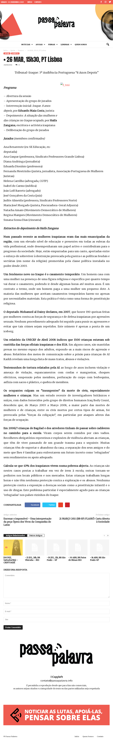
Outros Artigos (35, 535)
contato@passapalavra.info (56, 680)
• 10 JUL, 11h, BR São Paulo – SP (56, 558)
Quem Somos (81, 44)
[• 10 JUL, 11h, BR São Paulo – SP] (56, 547)
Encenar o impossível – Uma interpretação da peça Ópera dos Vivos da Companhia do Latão (27, 521)
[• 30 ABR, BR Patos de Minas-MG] (78, 547)
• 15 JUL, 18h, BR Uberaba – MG (32, 558)
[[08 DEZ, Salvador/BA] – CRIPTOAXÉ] (13, 547)
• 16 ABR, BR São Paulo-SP (97, 558)
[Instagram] (105, 2)
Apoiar (39, 44)
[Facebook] (101, 2)
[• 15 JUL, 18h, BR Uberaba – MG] (34, 547)
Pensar (51, 44)
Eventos (21, 50)
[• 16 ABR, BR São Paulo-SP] (99, 547)
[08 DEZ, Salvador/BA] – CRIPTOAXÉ (11, 560)
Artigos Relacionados (15, 535)
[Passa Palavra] (56, 22)
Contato (37, 2)
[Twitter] (110, 2)
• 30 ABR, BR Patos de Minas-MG (77, 558)
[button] (107, 44)
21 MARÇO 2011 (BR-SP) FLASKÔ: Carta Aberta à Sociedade (84, 520)
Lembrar (65, 44)
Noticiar (25, 44)
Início (30, 2)
